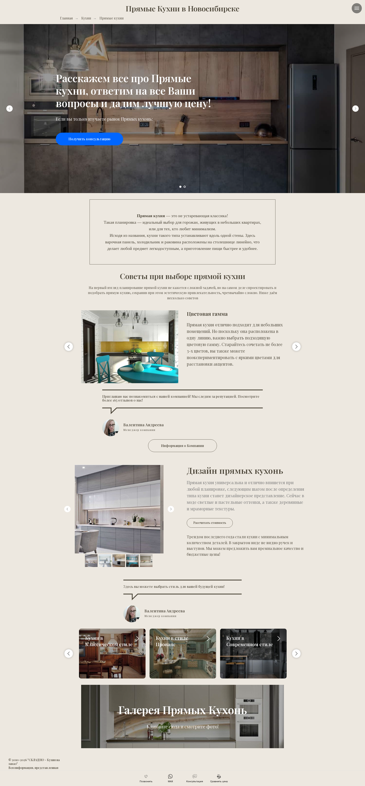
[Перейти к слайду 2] (185, 187)
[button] (89, 139)
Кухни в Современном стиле (249, 641)
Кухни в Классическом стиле (109, 641)
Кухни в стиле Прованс (172, 641)
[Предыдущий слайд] (9, 108)
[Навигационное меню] (356, 8)
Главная (66, 18)
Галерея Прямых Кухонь (182, 709)
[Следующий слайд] (355, 108)
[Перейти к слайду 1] (180, 187)
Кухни (86, 18)
